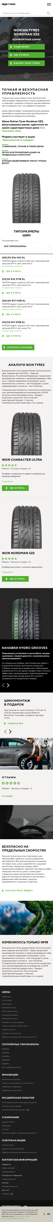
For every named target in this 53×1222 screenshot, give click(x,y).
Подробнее (21, 47)
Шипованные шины (9, 1008)
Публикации (6, 1126)
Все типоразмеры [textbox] (15, 246)
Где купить (21, 55)
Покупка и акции (13, 1140)
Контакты (5, 1129)
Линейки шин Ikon (8, 1030)
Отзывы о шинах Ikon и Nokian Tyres (14, 1026)
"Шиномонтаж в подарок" (18, 140)
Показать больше (19, 347)
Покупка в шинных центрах (11, 1106)
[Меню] (49, 4)
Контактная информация (19, 1160)
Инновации (10, 1074)
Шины (6, 992)
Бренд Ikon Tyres (8, 1122)
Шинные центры (8, 1145)
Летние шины (7, 1000)
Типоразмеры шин (10, 241)
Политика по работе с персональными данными (19, 1133)
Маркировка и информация (11, 1087)
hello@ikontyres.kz (8, 1172)
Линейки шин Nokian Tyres (11, 1033)
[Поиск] (48, 13)
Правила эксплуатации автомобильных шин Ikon (19, 1037)
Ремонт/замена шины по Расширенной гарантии (19, 1103)
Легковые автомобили (10, 1015)
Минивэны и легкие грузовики (13, 1022)
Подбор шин (6, 997)
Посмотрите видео (19, 890)
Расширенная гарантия (18, 1098)
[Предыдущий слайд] (3, 685)
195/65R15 (5, 1053)
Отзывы (7, 796)
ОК (48, 1214)
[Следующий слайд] (8, 685)
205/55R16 (6, 1056)
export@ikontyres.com (9, 1187)
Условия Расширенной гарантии (13, 1110)
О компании (10, 1117)
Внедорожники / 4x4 (9, 1019)
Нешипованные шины (9, 1011)
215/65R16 (5, 1064)
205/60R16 (6, 1060)
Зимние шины (7, 1004)
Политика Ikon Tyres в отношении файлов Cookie (16, 1217)
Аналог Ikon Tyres (27, 63)
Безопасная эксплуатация (11, 1079)
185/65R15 (5, 1049)
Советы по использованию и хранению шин (17, 1083)
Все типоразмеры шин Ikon (11, 1067)
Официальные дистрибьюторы (13, 1149)
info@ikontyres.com (9, 1179)
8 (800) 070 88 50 (8, 1168)
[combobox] (26, 246)
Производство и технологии (12, 1090)
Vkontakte (5, 1194)
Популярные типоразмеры (20, 1044)
